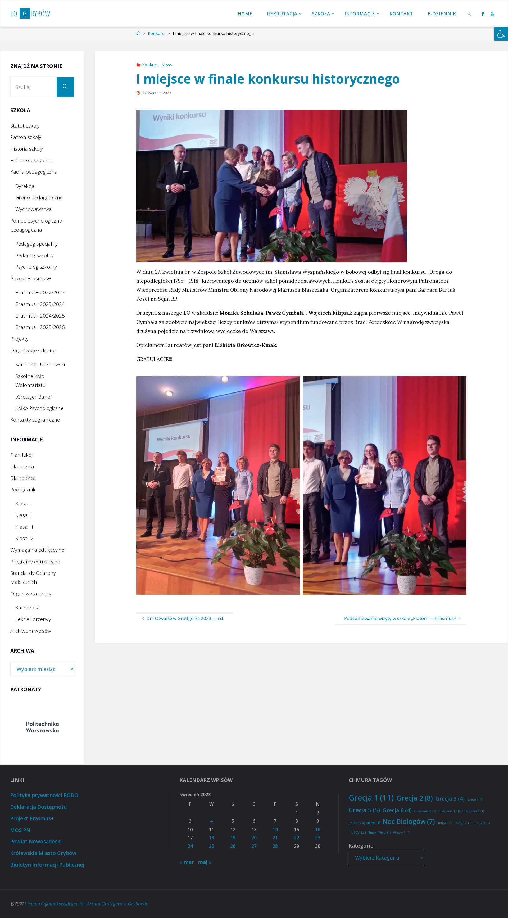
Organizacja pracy (30, 593)
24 (190, 846)
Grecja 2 (414, 798)
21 (275, 838)
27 (254, 846)
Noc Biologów (409, 821)
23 (317, 838)
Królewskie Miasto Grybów (43, 853)
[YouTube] (492, 13)
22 (296, 838)
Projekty (19, 338)
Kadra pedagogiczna (33, 171)
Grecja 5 (364, 810)
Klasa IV (24, 538)
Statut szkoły (25, 125)
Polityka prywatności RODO (44, 795)
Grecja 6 (397, 810)
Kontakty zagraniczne (35, 419)
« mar (186, 862)
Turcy (357, 832)
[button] (501, 34)
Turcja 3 (482, 823)
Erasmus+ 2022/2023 (40, 292)
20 (254, 838)
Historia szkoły (26, 148)
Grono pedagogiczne (39, 197)
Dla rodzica (23, 477)
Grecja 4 (475, 799)
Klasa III (24, 526)
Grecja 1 (371, 797)
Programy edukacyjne (35, 561)
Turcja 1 (445, 823)
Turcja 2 (463, 823)
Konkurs (156, 33)
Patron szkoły (25, 137)
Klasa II (23, 515)
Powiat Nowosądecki (36, 841)
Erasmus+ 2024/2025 (40, 315)
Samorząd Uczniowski (40, 364)
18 (211, 838)
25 (211, 846)
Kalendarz (27, 607)
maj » (204, 862)
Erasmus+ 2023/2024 (40, 304)
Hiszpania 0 (425, 811)
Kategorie (361, 845)
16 (317, 829)
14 (275, 829)
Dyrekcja (25, 186)
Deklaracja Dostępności (39, 806)
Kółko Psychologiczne (39, 408)
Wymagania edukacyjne (37, 549)
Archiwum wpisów (30, 630)
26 (232, 846)
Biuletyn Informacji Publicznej (47, 864)
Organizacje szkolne (33, 350)
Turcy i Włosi (380, 832)
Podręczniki (23, 489)
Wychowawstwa (33, 209)
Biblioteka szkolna (31, 160)
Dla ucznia (22, 466)
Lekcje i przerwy (33, 619)
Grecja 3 (450, 798)
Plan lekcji (21, 454)
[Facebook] (482, 13)
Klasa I (22, 503)
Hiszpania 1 (449, 811)
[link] (469, 13)
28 (275, 846)
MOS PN (20, 830)
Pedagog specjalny (36, 243)
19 (232, 838)
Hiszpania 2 (473, 811)
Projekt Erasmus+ (30, 278)
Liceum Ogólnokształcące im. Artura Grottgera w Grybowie (86, 904)
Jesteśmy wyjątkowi (364, 823)
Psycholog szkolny (36, 266)
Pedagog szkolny (34, 255)
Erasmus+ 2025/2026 (40, 327)
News (166, 64)
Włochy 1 (401, 832)
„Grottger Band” (33, 396)
